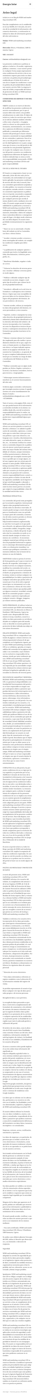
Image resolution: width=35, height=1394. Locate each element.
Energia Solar (10, 4)
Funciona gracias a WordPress (18, 1392)
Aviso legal (6, 1392)
